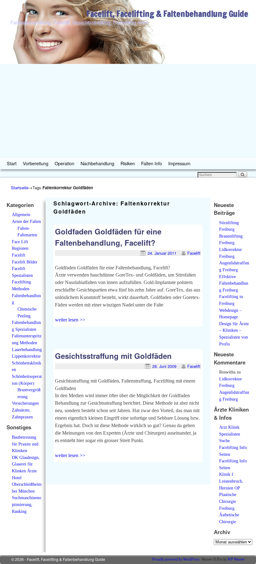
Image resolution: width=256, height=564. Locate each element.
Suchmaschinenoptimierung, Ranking (26, 504)
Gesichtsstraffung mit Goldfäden (113, 355)
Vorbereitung (35, 163)
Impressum (179, 163)
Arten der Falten (26, 221)
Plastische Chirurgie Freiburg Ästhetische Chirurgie (229, 508)
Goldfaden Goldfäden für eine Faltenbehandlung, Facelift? (108, 237)
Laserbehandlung (27, 349)
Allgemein (21, 214)
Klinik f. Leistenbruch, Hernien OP (231, 481)
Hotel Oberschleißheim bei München (27, 484)
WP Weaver (236, 559)
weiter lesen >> (70, 319)
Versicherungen (25, 403)
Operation (64, 163)
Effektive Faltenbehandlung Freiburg (233, 283)
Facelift (18, 255)
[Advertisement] (128, 110)
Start (12, 163)
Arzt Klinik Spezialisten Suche (229, 434)
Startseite (19, 187)
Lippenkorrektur (26, 356)
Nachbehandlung (97, 163)
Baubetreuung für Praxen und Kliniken (25, 444)
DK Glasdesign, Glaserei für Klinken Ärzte (26, 464)
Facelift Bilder (24, 261)
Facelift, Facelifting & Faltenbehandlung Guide (167, 14)
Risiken (128, 163)
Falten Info (151, 163)
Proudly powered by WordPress (175, 559)
